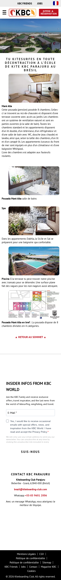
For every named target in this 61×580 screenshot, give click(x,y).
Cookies (31, 571)
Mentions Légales (26, 554)
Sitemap (46, 562)
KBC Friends (11, 566)
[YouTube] (47, 465)
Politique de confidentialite (30, 558)
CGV (41, 554)
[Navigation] (4, 12)
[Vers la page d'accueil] (22, 12)
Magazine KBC (48, 566)
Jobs (40, 3)
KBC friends (24, 3)
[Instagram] (14, 465)
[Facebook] (25, 465)
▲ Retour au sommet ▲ (30, 337)
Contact (33, 566)
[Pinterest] (36, 465)
